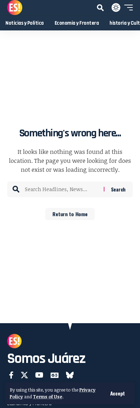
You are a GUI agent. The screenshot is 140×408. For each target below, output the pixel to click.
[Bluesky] (70, 375)
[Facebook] (11, 375)
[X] (24, 375)
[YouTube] (39, 375)
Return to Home (69, 214)
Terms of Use (47, 396)
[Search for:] (61, 189)
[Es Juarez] (14, 7)
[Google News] (54, 375)
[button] (117, 393)
